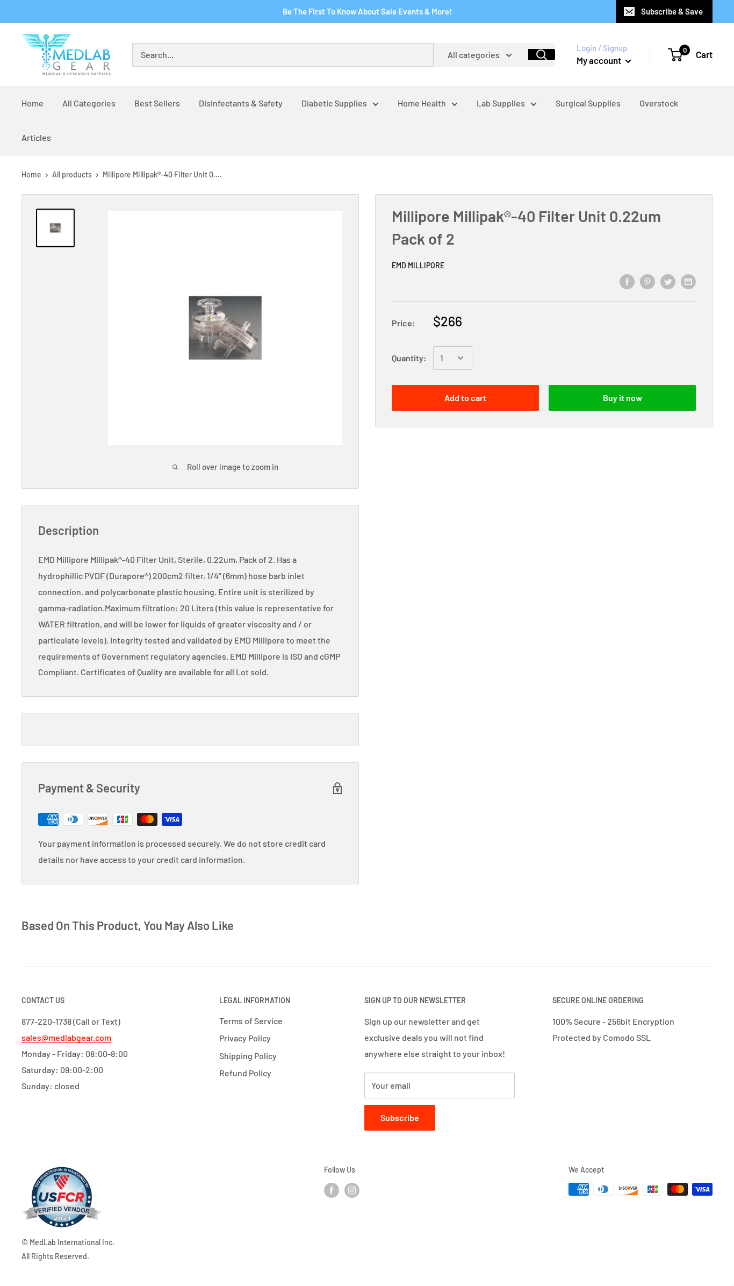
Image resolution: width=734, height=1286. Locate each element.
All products (72, 174)
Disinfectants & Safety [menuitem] (241, 103)
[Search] (541, 54)
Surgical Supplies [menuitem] (588, 103)
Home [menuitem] (32, 103)
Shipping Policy (248, 1056)
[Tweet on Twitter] (667, 281)
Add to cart (465, 397)
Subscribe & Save (672, 11)
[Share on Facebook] (627, 281)
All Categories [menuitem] (89, 103)
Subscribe (399, 1117)
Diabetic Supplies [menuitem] (334, 103)
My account (600, 60)
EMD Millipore (418, 265)
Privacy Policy (245, 1038)
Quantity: (409, 358)
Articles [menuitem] (36, 137)
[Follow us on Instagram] (351, 1190)
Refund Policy (245, 1073)
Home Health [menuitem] (422, 103)
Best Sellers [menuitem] (157, 103)
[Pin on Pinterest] (647, 281)
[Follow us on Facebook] (331, 1190)
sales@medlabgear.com (66, 1037)
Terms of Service (251, 1021)
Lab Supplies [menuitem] (501, 103)
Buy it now (622, 397)
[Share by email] (688, 281)
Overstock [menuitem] (658, 103)
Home (31, 174)
